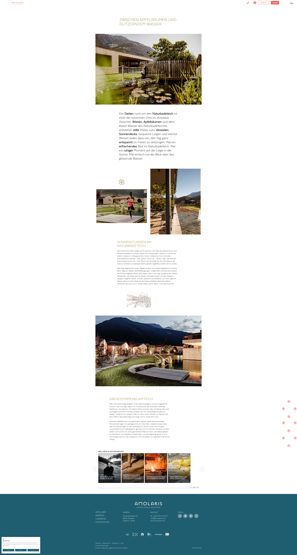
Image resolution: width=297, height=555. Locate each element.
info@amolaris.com (158, 518)
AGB (122, 543)
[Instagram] (196, 516)
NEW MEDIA (197, 548)
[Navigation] (292, 3)
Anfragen (263, 3)
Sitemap (98, 543)
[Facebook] (191, 516)
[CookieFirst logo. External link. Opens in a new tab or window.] (3, 539)
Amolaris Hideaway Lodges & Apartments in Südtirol (111, 548)
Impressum (115, 543)
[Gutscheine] (254, 2)
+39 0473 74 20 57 (160, 515)
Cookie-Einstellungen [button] (101, 545)
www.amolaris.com (157, 520)
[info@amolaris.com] (185, 516)
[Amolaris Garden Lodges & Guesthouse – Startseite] (148, 504)
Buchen (275, 3)
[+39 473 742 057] (248, 3)
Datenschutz (106, 543)
